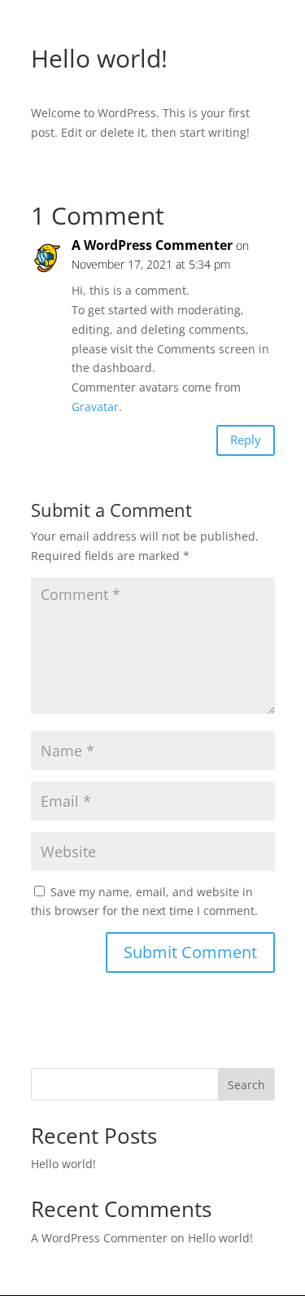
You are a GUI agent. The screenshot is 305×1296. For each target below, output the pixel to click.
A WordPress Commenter (152, 245)
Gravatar (95, 406)
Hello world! (63, 1163)
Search (246, 1084)
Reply (245, 439)
